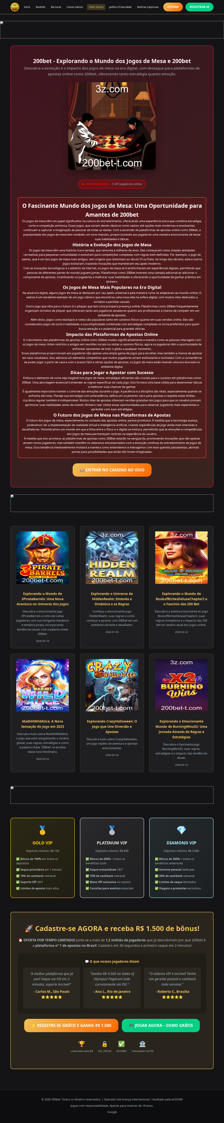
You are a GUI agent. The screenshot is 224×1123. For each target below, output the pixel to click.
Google (112, 1112)
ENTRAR (173, 7)
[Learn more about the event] (112, 30)
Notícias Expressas (148, 7)
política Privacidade (120, 7)
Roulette (40, 7)
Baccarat (56, 7)
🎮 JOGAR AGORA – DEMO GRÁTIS (161, 1025)
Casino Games (75, 7)
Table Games (96, 7)
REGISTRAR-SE (199, 7)
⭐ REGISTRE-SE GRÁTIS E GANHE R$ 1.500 (71, 1025)
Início (27, 7)
